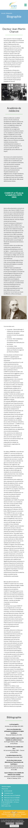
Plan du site (5, 788)
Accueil (3, 13)
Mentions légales (6, 786)
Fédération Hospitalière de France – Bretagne (14, 814)
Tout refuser (19, 823)
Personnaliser (14, 826)
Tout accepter (10, 823)
